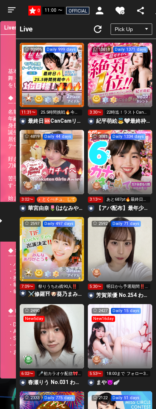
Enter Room (52, 81)
